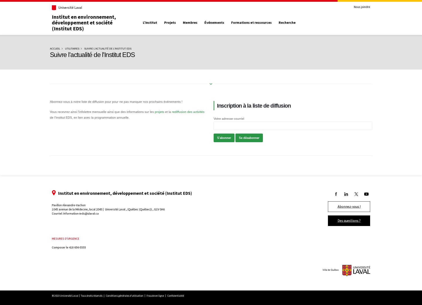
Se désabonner (249, 138)
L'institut (150, 22)
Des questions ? (349, 220)
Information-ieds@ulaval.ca (81, 213)
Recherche (287, 22)
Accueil (55, 48)
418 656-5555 (77, 247)
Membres (190, 22)
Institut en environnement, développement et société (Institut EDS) (84, 22)
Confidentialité (175, 296)
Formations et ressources (251, 22)
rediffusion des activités (188, 112)
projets (159, 112)
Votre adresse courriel (229, 118)
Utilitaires (72, 48)
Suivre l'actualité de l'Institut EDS (107, 48)
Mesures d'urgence (65, 239)
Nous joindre (362, 7)
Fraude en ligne (155, 296)
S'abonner (224, 138)
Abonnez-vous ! (349, 206)
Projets (170, 22)
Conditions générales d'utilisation (124, 296)
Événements (214, 22)
